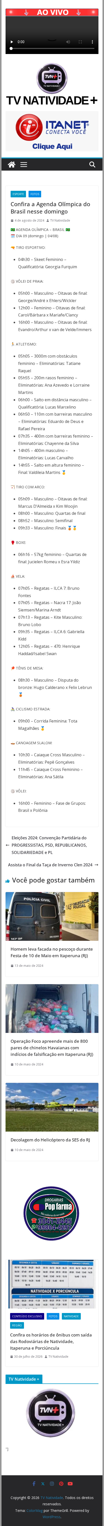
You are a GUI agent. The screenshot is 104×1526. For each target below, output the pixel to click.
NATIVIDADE (71, 1316)
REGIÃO (17, 1325)
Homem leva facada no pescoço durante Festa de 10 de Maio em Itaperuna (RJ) (52, 952)
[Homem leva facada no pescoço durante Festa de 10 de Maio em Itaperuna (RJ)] (52, 895)
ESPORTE (18, 194)
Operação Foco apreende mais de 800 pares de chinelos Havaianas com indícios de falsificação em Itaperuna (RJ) (52, 1047)
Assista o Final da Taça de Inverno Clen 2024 (50, 865)
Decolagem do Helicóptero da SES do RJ (50, 1140)
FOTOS (35, 194)
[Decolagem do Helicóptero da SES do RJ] (52, 1086)
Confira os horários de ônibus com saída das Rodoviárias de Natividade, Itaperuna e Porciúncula (51, 1341)
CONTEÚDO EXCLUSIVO (27, 1316)
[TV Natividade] (12, 164)
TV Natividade (60, 220)
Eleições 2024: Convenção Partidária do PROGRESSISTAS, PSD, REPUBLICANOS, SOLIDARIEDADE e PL (49, 845)
